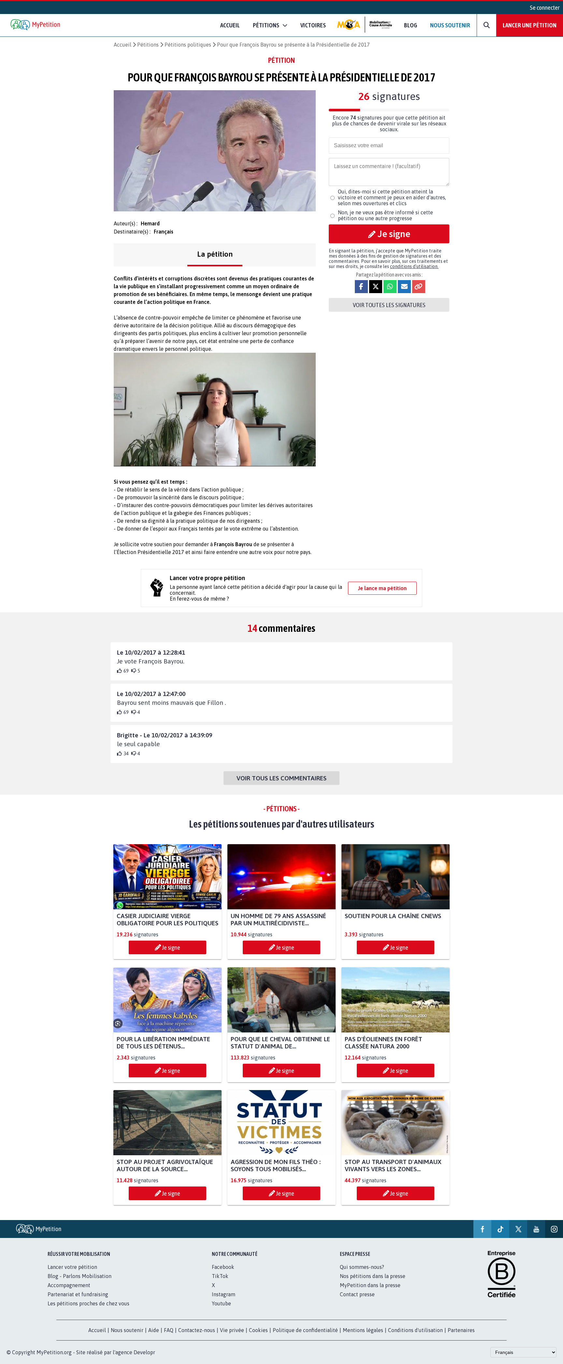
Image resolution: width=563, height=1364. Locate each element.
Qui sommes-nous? (362, 1267)
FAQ (168, 1330)
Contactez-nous (196, 1330)
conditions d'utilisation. (414, 266)
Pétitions (148, 45)
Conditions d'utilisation (415, 1330)
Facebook (223, 1267)
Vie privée (232, 1330)
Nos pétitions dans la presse (372, 1276)
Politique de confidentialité (305, 1330)
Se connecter (545, 7)
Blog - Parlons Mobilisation (79, 1276)
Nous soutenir (450, 25)
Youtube (221, 1303)
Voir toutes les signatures (389, 304)
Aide (153, 1330)
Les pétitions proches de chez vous (88, 1303)
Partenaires (461, 1330)
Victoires (313, 25)
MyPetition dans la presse (370, 1285)
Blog (410, 25)
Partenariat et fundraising (78, 1294)
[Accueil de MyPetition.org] (36, 25)
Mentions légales (363, 1330)
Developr (144, 1352)
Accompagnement (69, 1285)
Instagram (223, 1294)
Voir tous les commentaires (281, 778)
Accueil (230, 25)
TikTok (220, 1276)
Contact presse (357, 1294)
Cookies (258, 1330)
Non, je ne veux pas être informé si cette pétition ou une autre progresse (385, 215)
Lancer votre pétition (72, 1267)
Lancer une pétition (529, 25)
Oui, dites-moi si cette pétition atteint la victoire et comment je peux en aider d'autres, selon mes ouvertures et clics (392, 197)
